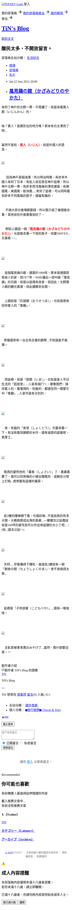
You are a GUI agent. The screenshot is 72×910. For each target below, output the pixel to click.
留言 (30, 694)
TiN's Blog (15, 28)
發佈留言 (8, 747)
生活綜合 (33, 58)
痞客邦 (21, 694)
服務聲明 (42, 856)
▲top (5, 716)
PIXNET (18, 852)
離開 (22, 902)
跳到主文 (8, 38)
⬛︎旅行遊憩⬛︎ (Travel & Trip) (43, 710)
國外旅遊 (31, 705)
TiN (4, 674)
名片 (12, 74)
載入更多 (8, 724)
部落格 (13, 70)
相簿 (12, 65)
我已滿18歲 (9, 902)
